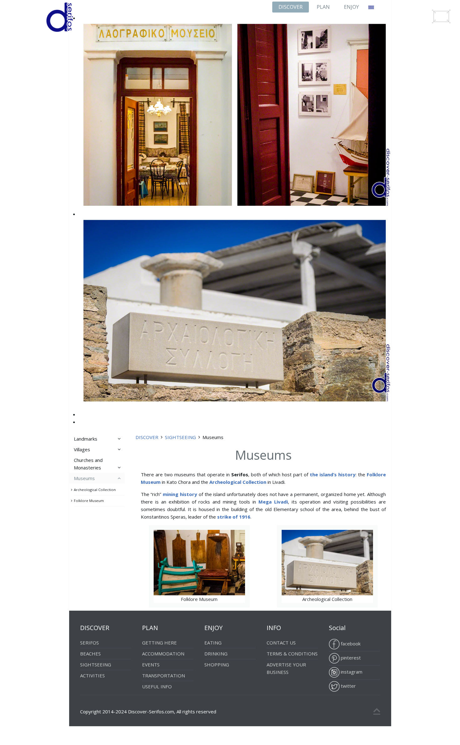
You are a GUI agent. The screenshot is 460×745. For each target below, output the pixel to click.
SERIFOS (89, 642)
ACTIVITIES (92, 675)
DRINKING (215, 653)
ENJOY (351, 6)
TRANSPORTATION (163, 675)
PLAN (323, 6)
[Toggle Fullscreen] (441, 16)
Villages (82, 449)
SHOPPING (216, 664)
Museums (84, 478)
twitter (348, 686)
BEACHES (90, 653)
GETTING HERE (159, 642)
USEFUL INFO (157, 686)
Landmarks (85, 439)
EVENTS (151, 664)
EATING (213, 642)
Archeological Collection (314, 566)
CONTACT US (281, 642)
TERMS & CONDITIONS (292, 653)
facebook (350, 643)
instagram (351, 672)
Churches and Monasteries (88, 464)
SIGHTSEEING (180, 437)
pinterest (350, 657)
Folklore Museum (186, 566)
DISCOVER (291, 6)
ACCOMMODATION (163, 653)
